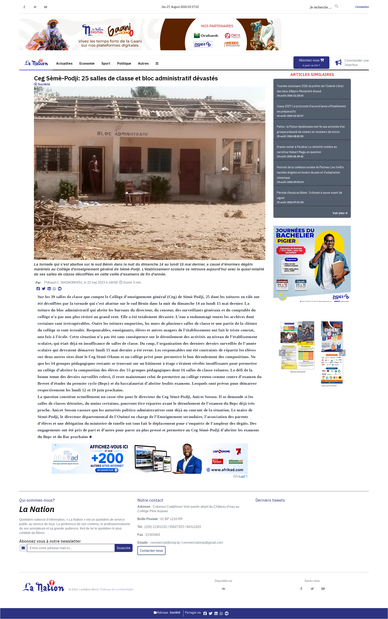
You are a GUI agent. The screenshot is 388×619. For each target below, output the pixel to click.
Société (43, 84)
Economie (87, 63)
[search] (336, 6)
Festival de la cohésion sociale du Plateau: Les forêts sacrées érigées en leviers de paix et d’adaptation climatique (310, 172)
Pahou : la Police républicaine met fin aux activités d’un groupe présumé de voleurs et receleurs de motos (311, 129)
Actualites (64, 63)
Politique (124, 63)
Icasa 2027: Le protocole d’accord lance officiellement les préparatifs (311, 108)
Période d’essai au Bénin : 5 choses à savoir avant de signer (309, 195)
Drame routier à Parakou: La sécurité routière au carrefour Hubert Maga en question (307, 149)
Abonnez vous (309, 62)
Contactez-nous (151, 551)
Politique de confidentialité (116, 589)
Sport (105, 63)
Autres (143, 63)
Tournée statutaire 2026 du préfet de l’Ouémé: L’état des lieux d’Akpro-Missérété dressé (310, 88)
